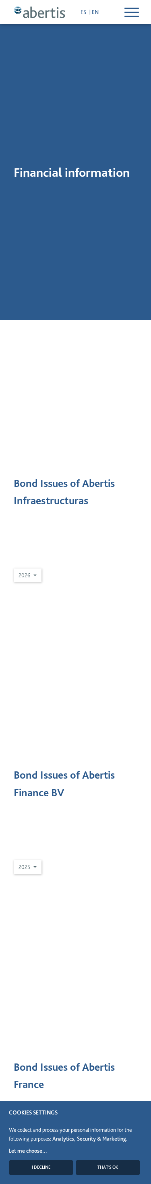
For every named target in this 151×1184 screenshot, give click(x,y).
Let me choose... (28, 1150)
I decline (41, 1167)
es (84, 12)
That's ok (107, 1167)
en (95, 12)
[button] (27, 575)
